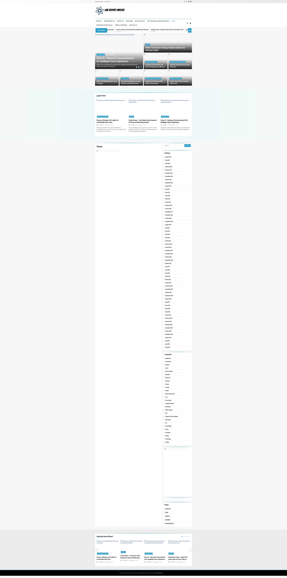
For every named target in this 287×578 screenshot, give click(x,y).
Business (167, 365)
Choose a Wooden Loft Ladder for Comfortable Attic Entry (113, 60)
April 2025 (167, 199)
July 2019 (167, 341)
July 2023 (167, 266)
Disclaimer (129, 21)
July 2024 (167, 228)
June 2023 (167, 270)
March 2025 (168, 202)
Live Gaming (168, 400)
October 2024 (168, 218)
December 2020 (169, 286)
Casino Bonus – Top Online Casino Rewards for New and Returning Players (143, 121)
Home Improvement (102, 54)
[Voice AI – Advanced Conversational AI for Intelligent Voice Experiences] (175, 108)
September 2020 (169, 295)
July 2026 (167, 160)
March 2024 (168, 241)
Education (167, 374)
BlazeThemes (160, 573)
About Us (99, 21)
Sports (166, 429)
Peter (99, 125)
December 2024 (169, 212)
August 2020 (168, 299)
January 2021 (168, 282)
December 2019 (168, 324)
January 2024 (168, 247)
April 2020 (167, 312)
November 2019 (169, 328)
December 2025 (168, 173)
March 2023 (168, 279)
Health (148, 44)
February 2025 (168, 205)
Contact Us (120, 21)
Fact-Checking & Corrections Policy (158, 21)
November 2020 (169, 289)
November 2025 (169, 176)
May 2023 (167, 273)
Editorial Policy (140, 21)
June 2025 (167, 192)
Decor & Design (168, 371)
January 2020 (168, 321)
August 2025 (168, 186)
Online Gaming (168, 410)
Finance (167, 384)
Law (166, 397)
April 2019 (167, 347)
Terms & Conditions (121, 25)
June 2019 (167, 344)
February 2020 (168, 318)
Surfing (167, 435)
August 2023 (168, 263)
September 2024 (169, 221)
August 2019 (168, 337)
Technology (125, 78)
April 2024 (167, 237)
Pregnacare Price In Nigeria (177, 62)
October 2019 (168, 331)
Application (168, 358)
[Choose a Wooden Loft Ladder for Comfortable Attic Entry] (119, 51)
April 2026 (167, 163)
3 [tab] (141, 67)
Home (173, 21)
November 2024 (169, 215)
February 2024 (168, 244)
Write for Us (133, 25)
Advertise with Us (109, 21)
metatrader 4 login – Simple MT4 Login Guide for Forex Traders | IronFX (130, 29)
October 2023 (168, 257)
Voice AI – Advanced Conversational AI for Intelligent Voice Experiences (174, 121)
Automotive (168, 361)
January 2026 (168, 170)
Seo (166, 423)
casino (131, 116)
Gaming (167, 387)
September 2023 (169, 260)
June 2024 (167, 231)
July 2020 (167, 302)
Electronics (167, 377)
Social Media (168, 426)
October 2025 (168, 179)
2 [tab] (139, 67)
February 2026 (168, 166)
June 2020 (167, 305)
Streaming (167, 432)
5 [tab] (189, 536)
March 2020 (168, 315)
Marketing (167, 406)
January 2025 (168, 208)
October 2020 (168, 292)
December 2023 (168, 250)
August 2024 (168, 224)
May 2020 (167, 308)
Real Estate (168, 419)
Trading (167, 442)
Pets (166, 413)
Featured (167, 381)
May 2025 (167, 195)
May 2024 (167, 234)
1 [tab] (137, 67)
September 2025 (169, 183)
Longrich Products (151, 62)
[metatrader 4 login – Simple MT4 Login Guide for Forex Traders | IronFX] (179, 547)
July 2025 (167, 189)
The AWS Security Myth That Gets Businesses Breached (161, 29)
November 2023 (169, 253)
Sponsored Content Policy (104, 25)
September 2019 (169, 334)
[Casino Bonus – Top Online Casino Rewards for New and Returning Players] (143, 108)
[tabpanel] (119, 51)
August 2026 (168, 157)
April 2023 (167, 276)
